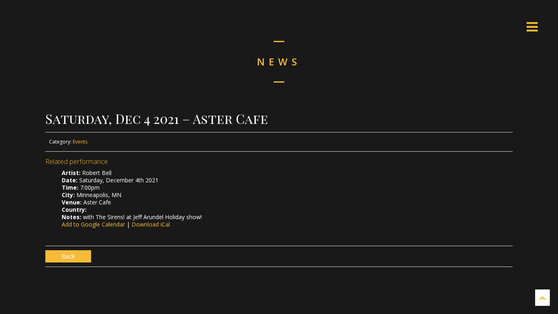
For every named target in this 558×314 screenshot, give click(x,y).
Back (68, 256)
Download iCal (151, 224)
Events (80, 141)
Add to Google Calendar (93, 224)
